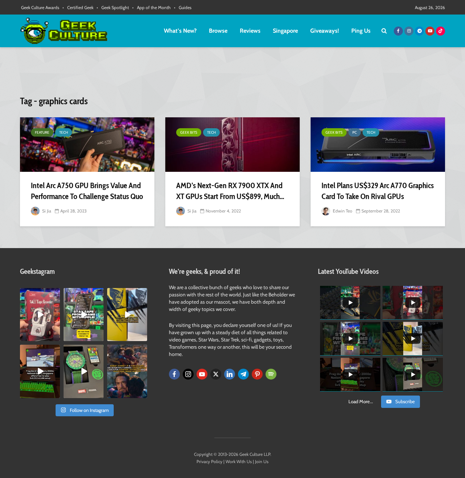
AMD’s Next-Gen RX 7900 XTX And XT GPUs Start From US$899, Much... (230, 191)
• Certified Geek (77, 7)
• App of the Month (151, 7)
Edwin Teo (342, 211)
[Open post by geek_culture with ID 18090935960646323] (40, 371)
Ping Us (361, 30)
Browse (218, 30)
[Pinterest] (257, 374)
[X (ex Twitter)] (215, 374)
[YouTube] (202, 374)
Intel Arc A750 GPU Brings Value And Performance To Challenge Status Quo (87, 191)
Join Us (261, 461)
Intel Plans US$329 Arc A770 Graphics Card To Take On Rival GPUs (378, 191)
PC (354, 132)
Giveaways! (324, 30)
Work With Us (239, 461)
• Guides (182, 7)
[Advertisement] (232, 74)
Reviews (250, 30)
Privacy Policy (209, 461)
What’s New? (180, 30)
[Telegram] (243, 374)
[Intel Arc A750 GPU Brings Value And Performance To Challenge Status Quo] (87, 144)
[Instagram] (188, 374)
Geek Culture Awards (40, 7)
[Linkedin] (229, 374)
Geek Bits (188, 132)
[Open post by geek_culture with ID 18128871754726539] (127, 314)
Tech (63, 132)
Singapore (285, 30)
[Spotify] (271, 374)
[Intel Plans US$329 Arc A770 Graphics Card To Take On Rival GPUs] (378, 144)
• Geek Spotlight (113, 7)
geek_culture (39, 293)
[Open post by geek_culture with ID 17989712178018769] (127, 371)
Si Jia (46, 211)
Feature (42, 132)
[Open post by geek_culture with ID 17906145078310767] (40, 314)
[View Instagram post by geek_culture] (55, 337)
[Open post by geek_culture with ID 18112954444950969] (84, 314)
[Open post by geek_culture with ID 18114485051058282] (84, 371)
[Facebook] (174, 374)
